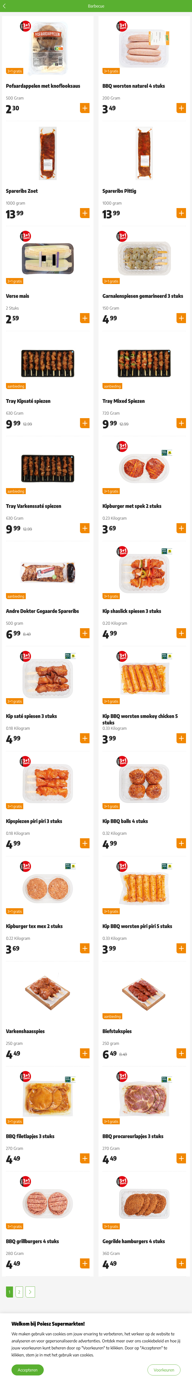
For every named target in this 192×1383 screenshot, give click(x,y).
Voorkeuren (164, 1369)
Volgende (30, 1292)
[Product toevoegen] (85, 108)
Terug (4, 6)
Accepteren (28, 1369)
